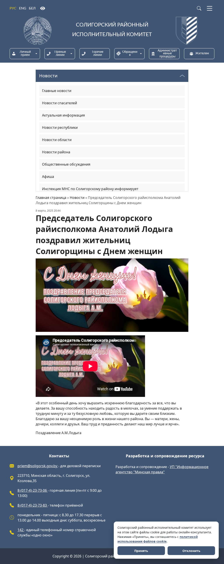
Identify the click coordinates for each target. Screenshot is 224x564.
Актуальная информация (63, 115)
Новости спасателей (59, 103)
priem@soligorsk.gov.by (38, 465)
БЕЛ (32, 8)
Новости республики (60, 127)
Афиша (48, 176)
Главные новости (56, 90)
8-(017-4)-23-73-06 (33, 490)
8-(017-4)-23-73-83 (33, 505)
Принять (141, 551)
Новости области (57, 139)
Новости (77, 197)
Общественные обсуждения (66, 164)
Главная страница (51, 197)
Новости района (56, 152)
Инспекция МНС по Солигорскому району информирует (90, 188)
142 (21, 529)
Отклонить (191, 551)
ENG (22, 8)
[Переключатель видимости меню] (182, 76)
